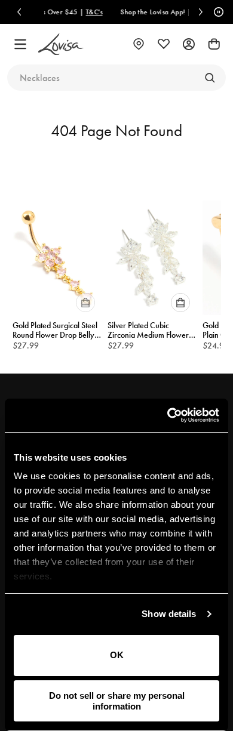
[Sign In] (189, 44)
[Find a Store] (139, 44)
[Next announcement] (200, 11)
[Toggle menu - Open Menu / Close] (20, 44)
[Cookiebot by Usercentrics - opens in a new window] (167, 415)
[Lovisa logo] (61, 44)
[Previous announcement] (19, 11)
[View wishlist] (164, 44)
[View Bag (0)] (214, 44)
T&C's (83, 12)
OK (117, 655)
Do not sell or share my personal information (117, 700)
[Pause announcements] (216, 12)
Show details (169, 614)
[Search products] (209, 77)
